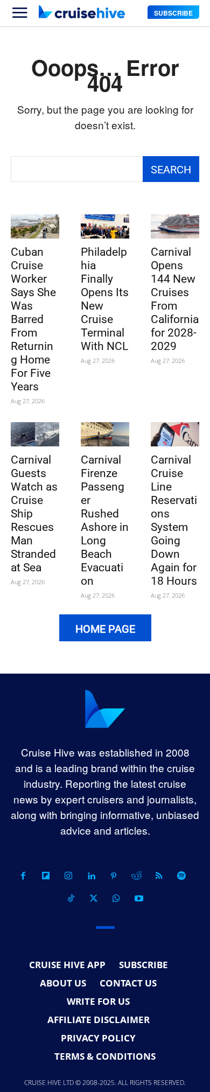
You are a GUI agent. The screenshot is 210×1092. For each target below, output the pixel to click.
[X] (93, 898)
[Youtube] (139, 898)
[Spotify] (181, 876)
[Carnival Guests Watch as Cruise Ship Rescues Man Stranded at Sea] (35, 434)
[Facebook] (23, 876)
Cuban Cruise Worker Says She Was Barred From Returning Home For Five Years (33, 319)
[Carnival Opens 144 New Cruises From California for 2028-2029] (175, 226)
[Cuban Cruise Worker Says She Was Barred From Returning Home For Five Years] (35, 226)
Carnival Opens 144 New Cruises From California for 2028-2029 (175, 299)
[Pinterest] (113, 876)
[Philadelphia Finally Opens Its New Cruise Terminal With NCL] (105, 226)
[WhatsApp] (116, 898)
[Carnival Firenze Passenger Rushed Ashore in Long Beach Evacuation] (105, 434)
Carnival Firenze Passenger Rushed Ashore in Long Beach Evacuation (105, 520)
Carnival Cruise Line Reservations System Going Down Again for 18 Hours (174, 520)
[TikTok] (71, 898)
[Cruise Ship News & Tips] (82, 12)
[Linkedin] (91, 876)
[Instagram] (68, 876)
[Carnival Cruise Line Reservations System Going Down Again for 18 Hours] (175, 434)
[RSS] (158, 876)
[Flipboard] (45, 876)
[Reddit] (136, 876)
